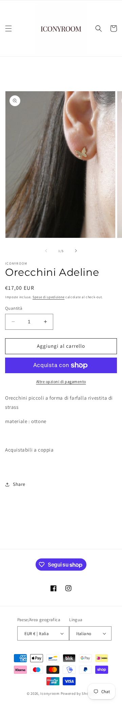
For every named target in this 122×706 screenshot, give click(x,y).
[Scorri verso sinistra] (46, 250)
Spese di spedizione (48, 297)
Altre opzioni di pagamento (61, 381)
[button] (8, 28)
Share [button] (19, 484)
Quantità (13, 308)
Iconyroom (49, 693)
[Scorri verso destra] (75, 250)
